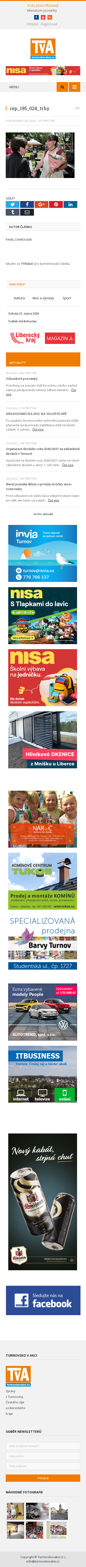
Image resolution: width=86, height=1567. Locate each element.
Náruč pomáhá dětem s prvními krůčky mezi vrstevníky (38, 486)
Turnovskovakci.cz (51, 1557)
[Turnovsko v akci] (43, 48)
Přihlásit (32, 24)
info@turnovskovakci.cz (43, 1561)
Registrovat (49, 24)
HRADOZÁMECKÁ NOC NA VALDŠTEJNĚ (36, 414)
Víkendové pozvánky (42, 10)
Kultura (19, 298)
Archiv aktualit (43, 514)
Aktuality (17, 363)
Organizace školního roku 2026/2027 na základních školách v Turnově (43, 451)
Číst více (38, 429)
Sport (67, 298)
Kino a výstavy (43, 298)
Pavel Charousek (19, 240)
